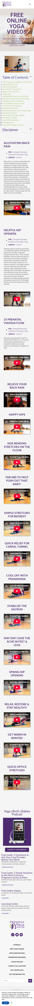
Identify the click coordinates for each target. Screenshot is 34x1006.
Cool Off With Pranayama (11, 106)
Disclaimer (10, 130)
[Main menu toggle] (30, 4)
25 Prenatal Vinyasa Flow (11, 89)
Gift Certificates (17, 970)
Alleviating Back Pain (10, 84)
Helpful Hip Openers (9, 87)
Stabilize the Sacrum (10, 108)
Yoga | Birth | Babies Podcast (13, 125)
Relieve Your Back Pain (10, 92)
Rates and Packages (17, 953)
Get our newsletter (17, 974)
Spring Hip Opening (9, 113)
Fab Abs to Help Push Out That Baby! (16, 99)
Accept (5, 1003)
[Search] (30, 980)
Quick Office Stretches (10, 120)
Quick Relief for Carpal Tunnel (13, 104)
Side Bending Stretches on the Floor (15, 96)
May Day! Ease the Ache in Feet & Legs (16, 111)
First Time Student (17, 949)
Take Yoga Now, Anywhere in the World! (17, 82)
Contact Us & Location (17, 966)
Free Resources (8, 123)
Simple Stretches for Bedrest (13, 101)
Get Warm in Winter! (9, 118)
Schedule (17, 945)
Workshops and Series (17, 957)
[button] (17, 77)
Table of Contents (15, 77)
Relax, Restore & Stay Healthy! (13, 115)
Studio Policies (17, 962)
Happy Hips (6, 94)
